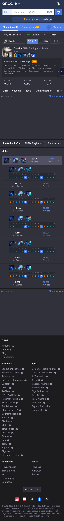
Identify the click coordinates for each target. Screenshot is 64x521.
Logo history (8, 357)
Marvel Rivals (8, 402)
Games (5, 436)
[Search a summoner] (49, 12)
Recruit (35, 474)
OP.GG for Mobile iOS (42, 372)
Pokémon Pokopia (11, 399)
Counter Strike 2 (10, 414)
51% (34, 41)
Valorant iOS (38, 387)
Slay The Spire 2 (10, 410)
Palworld (6, 376)
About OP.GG (8, 346)
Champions (10, 27)
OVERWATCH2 (9, 395)
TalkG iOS (36, 402)
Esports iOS (37, 410)
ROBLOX (6, 391)
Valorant (6, 384)
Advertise (36, 470)
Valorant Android (40, 384)
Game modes (30, 27)
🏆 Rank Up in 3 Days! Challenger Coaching (39, 19)
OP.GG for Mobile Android (44, 369)
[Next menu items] (49, 27)
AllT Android (38, 376)
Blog (4, 353)
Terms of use (8, 470)
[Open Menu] (58, 4)
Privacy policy (9, 467)
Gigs (4, 451)
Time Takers (8, 429)
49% (45, 41)
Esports (5, 447)
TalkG (4, 444)
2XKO (4, 425)
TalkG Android (39, 399)
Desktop (6, 432)
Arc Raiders (7, 406)
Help (4, 474)
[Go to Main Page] (7, 3)
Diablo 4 (6, 421)
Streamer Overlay (10, 455)
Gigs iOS (36, 395)
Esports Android (40, 406)
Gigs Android (38, 391)
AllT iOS (36, 380)
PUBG (4, 387)
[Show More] (17, 4)
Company (6, 349)
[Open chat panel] (61, 71)
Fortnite (5, 417)
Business (36, 467)
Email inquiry (8, 478)
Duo (4, 440)
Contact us (7, 482)
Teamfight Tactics (11, 372)
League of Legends (11, 369)
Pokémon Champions (12, 380)
